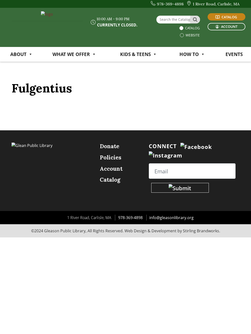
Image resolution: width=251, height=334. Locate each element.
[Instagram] (165, 154)
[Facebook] (196, 146)
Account (111, 168)
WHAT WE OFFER (71, 54)
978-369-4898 (130, 217)
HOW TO (189, 54)
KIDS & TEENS (135, 54)
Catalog (192, 28)
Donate (109, 146)
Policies (110, 157)
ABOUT (18, 54)
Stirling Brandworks (201, 231)
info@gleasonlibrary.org (171, 217)
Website (192, 35)
